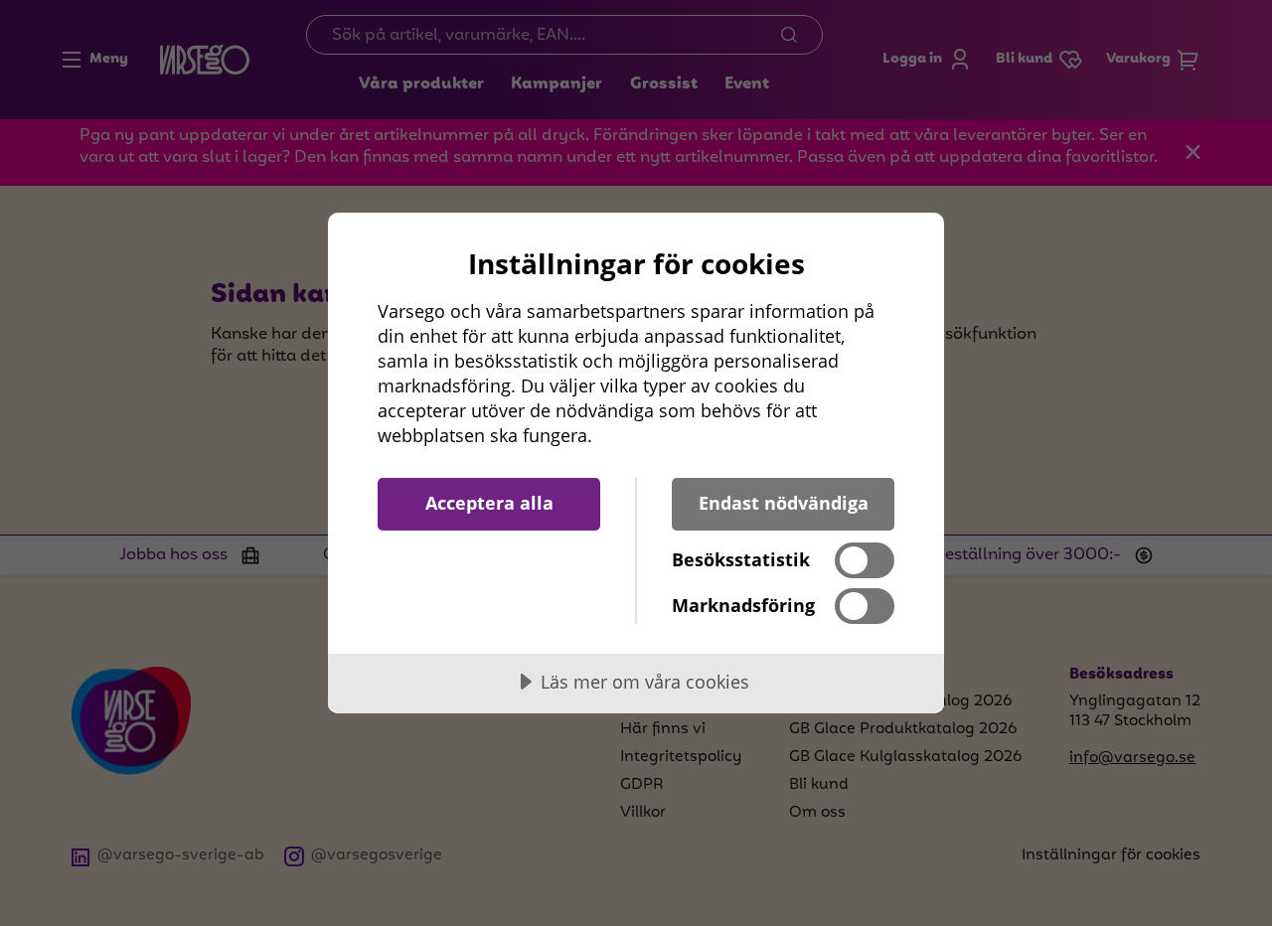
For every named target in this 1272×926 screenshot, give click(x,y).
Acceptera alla (489, 503)
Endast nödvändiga (784, 503)
